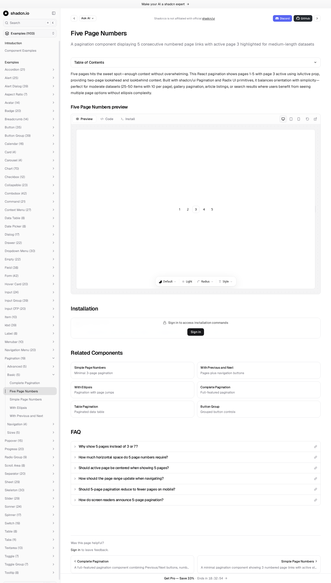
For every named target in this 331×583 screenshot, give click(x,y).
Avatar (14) (12, 102)
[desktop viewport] (283, 119)
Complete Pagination (25, 383)
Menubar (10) (14, 342)
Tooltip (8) (12, 573)
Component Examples (20, 51)
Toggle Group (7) (16, 564)
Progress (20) (14, 449)
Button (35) (13, 127)
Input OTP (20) (15, 309)
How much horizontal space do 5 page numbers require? (123, 457)
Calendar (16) (14, 144)
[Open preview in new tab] (315, 119)
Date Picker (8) (15, 226)
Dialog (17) (12, 234)
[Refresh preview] (307, 119)
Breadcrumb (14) (16, 119)
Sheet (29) (12, 482)
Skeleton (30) (14, 490)
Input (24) (12, 292)
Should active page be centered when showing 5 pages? (124, 467)
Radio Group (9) (16, 457)
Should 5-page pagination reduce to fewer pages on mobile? (127, 489)
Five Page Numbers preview (99, 107)
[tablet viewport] (291, 119)
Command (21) (15, 201)
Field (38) (11, 267)
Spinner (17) (13, 515)
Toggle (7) (12, 556)
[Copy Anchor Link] (131, 106)
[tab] (84, 119)
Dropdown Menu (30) (20, 251)
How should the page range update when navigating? (121, 478)
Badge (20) (13, 111)
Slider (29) (12, 498)
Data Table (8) (15, 218)
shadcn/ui (208, 18)
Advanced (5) (17, 366)
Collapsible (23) (16, 185)
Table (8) (11, 531)
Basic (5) (13, 374)
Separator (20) (15, 474)
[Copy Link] (316, 446)
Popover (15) (14, 441)
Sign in (196, 332)
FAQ (76, 431)
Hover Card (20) (16, 284)
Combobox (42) (16, 193)
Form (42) (11, 276)
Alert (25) (11, 78)
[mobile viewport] (298, 119)
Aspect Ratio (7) (16, 94)
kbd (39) (10, 325)
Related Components (96, 352)
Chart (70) (12, 169)
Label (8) (11, 333)
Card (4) (10, 152)
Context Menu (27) (18, 210)
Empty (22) (13, 259)
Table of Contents (89, 62)
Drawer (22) (13, 243)
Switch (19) (12, 523)
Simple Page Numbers (26, 399)
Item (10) (11, 317)
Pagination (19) (15, 358)
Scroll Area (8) (15, 465)
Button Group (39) (18, 136)
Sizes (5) (13, 432)
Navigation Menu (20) (20, 350)
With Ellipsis (18, 408)
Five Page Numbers (24, 391)
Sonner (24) (13, 506)
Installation (84, 308)
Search (32, 23)
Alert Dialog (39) (16, 86)
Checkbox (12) (15, 177)
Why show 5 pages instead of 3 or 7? (108, 446)
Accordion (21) (15, 69)
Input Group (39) (16, 300)
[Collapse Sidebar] (54, 13)
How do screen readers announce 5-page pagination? (121, 499)
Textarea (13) (14, 548)
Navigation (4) (17, 424)
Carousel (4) (13, 160)
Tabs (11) (10, 539)
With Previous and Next (26, 416)
